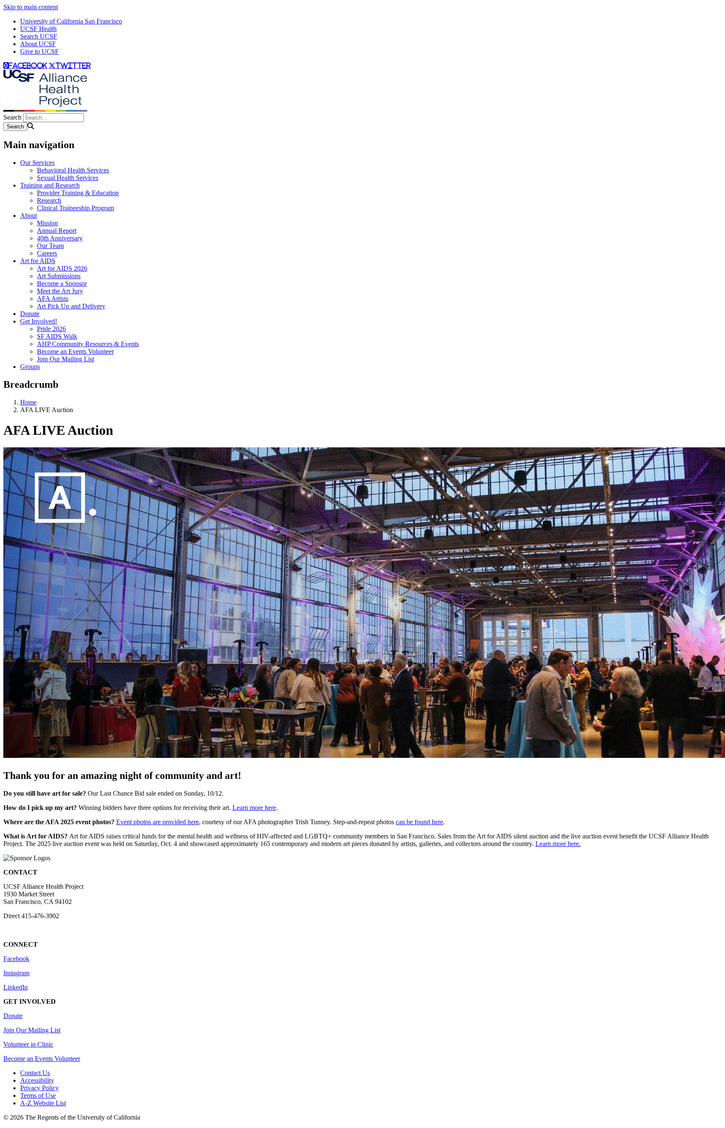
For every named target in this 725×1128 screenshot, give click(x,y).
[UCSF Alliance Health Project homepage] (45, 109)
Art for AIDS (37, 260)
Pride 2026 (51, 328)
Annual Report (56, 230)
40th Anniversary (60, 238)
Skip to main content (30, 6)
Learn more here (254, 807)
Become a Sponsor (62, 283)
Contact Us (35, 1072)
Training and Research (50, 185)
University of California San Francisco (71, 21)
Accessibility (37, 1080)
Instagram (16, 973)
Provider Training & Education (78, 192)
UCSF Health (38, 28)
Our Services (37, 162)
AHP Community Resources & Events (88, 343)
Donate (29, 313)
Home (28, 402)
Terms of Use (38, 1095)
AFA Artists (52, 298)
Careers (47, 253)
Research (49, 200)
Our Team (50, 245)
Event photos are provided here (157, 821)
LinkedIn (15, 987)
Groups (30, 366)
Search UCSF (38, 36)
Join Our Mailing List (65, 359)
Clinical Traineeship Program (75, 208)
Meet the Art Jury (60, 291)
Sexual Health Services (67, 177)
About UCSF (38, 43)
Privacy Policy (39, 1087)
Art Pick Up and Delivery (71, 306)
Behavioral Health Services (73, 170)
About (28, 215)
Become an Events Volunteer (75, 351)
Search (12, 117)
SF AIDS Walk (57, 336)
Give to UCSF (39, 51)
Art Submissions (59, 275)
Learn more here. (558, 843)
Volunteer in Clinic (28, 1044)
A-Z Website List (43, 1103)
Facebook (16, 958)
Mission (47, 223)
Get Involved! (38, 321)
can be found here (419, 821)
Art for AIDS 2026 (62, 268)
